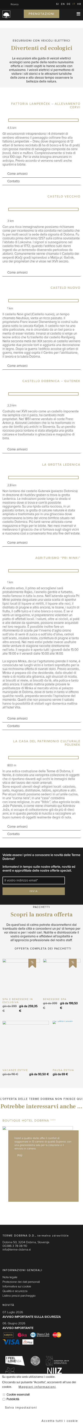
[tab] (41, 174)
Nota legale (10, 1277)
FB (4, 1257)
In (12, 1257)
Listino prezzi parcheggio (19, 1295)
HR (79, 4)
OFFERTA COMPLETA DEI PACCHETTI (43, 948)
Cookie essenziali (18, 1394)
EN (63, 4)
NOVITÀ (8, 1305)
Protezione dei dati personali (21, 1281)
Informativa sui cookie (17, 1286)
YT (20, 1257)
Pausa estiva (63, 1070)
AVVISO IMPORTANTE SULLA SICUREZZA (32, 1316)
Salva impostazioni (21, 1407)
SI (57, 4)
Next (9, 83)
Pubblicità (13, 1399)
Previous (3, 83)
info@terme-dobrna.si (17, 1249)
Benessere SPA (55, 999)
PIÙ (21, 977)
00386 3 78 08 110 (15, 1245)
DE (69, 4)
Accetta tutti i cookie (60, 1420)
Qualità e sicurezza (15, 1291)
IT (74, 4)
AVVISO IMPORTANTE (18, 1328)
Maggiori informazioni (37, 1386)
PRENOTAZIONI (41, 13)
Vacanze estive (15, 1070)
